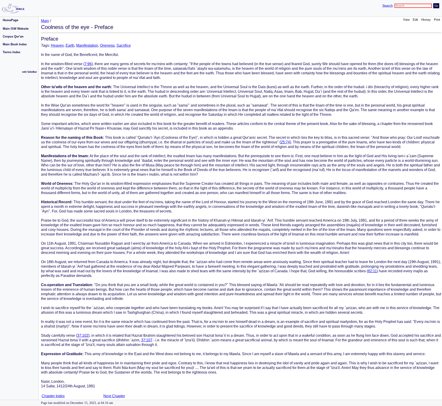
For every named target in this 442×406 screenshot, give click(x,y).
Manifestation (87, 45)
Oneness (107, 45)
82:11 (372, 271)
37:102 (82, 335)
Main (45, 21)
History (426, 19)
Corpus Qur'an (13, 36)
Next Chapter (114, 396)
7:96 (88, 64)
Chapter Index (53, 396)
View (406, 19)
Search (387, 5)
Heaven (57, 45)
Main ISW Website (16, 28)
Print (437, 19)
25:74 (285, 142)
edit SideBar (29, 71)
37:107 (146, 340)
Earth (70, 45)
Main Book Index (15, 44)
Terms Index (11, 52)
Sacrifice (123, 45)
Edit (415, 19)
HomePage (10, 20)
